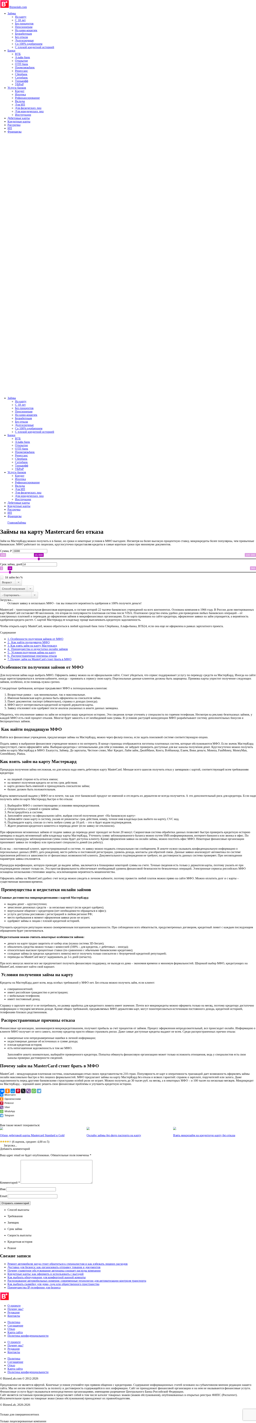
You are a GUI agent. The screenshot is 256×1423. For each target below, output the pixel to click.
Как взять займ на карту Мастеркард (32, 645)
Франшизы (14, 131)
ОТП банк (21, 64)
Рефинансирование (27, 97)
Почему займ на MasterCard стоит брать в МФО (39, 659)
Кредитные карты (18, 121)
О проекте (14, 1305)
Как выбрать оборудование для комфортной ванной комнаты (46, 1277)
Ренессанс (21, 70)
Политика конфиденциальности (28, 1335)
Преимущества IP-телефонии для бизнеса (34, 1287)
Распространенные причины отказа (32, 655)
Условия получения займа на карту (31, 652)
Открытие (21, 60)
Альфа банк (22, 57)
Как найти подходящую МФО (28, 642)
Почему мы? (15, 1309)
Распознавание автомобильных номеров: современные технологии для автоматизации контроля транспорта (76, 1280)
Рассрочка (13, 124)
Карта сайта (15, 1332)
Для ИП (20, 104)
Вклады (20, 101)
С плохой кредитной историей (34, 47)
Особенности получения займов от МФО (35, 638)
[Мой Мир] (12, 1091)
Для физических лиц (28, 108)
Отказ (11, 1329)
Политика (13, 1322)
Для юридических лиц (29, 111)
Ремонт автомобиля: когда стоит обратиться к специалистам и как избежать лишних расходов (67, 1263)
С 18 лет (20, 20)
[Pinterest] (18, 1091)
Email (3, 1196)
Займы (11, 13)
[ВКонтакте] (2, 1091)
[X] (23, 1091)
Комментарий (10, 1182)
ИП (9, 128)
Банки (11, 50)
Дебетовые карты (18, 118)
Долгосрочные (24, 40)
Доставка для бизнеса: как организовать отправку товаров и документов (53, 1267)
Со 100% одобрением (28, 43)
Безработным (23, 33)
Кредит (19, 91)
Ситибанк (21, 77)
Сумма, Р (6, 551)
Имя (2, 1189)
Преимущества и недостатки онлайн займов (37, 649)
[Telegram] (39, 1091)
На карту (20, 16)
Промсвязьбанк (25, 67)
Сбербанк (21, 74)
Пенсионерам (23, 27)
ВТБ (18, 54)
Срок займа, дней (11, 564)
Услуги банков (16, 87)
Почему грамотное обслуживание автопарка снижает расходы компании (54, 1270)
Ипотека (20, 94)
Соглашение (15, 1325)
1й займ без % (14, 577)
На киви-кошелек (26, 30)
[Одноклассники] (7, 1091)
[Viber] (28, 1091)
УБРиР (19, 84)
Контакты (13, 1315)
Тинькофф (21, 81)
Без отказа (21, 37)
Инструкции (23, 114)
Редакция (13, 1312)
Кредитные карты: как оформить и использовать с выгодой (45, 1274)
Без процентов (24, 23)
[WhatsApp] (33, 1091)
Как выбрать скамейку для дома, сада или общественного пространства (53, 1284)
